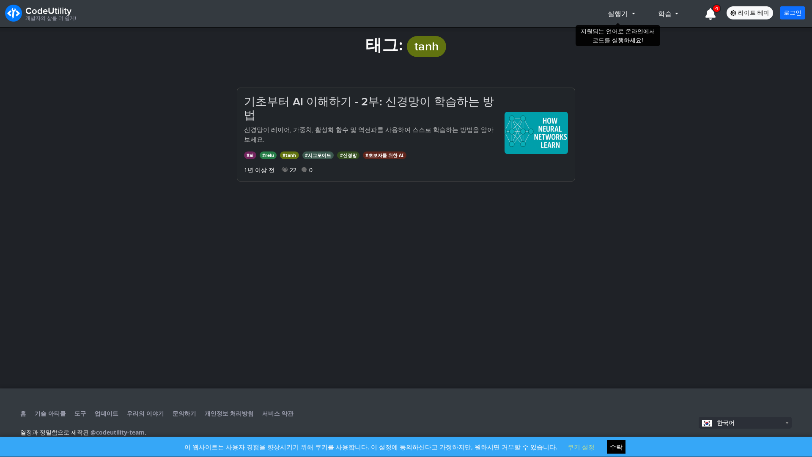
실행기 (619, 14)
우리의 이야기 (145, 413)
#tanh (289, 155)
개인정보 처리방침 (229, 413)
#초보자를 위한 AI (384, 155)
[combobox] (745, 423)
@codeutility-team (118, 432)
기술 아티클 (50, 413)
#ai (250, 155)
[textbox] (745, 423)
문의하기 (184, 413)
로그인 (792, 13)
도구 (80, 413)
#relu (268, 155)
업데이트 (106, 413)
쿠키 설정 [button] (581, 447)
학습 (665, 14)
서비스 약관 (278, 413)
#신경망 (348, 155)
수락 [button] (616, 447)
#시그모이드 (318, 155)
